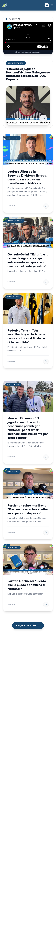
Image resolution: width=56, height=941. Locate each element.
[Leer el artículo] (43, 118)
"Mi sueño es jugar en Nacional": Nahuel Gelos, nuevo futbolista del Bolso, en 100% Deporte (28, 74)
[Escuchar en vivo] (47, 5)
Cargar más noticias (26, 625)
